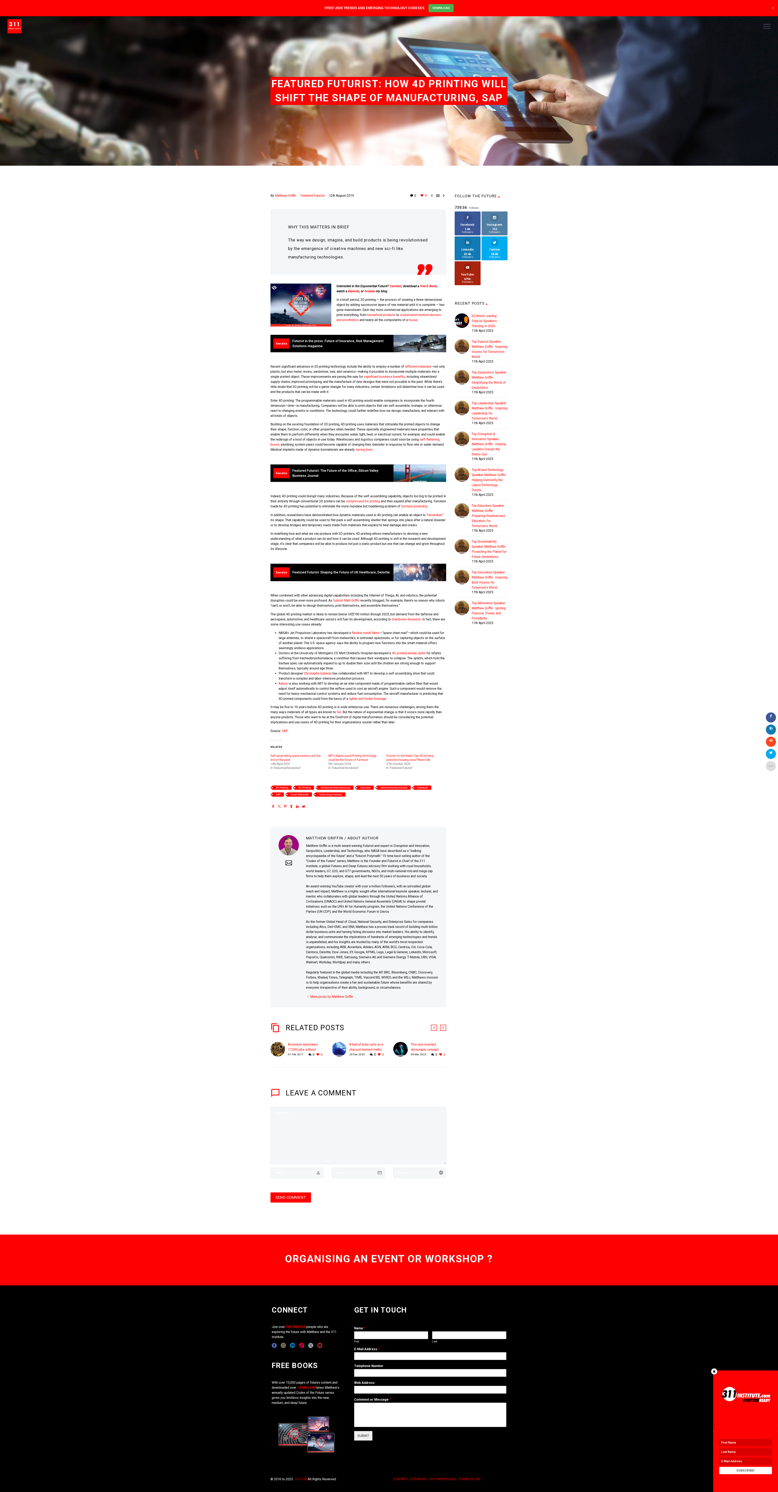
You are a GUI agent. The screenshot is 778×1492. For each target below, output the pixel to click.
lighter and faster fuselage (367, 699)
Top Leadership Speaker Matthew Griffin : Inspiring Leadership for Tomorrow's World (490, 410)
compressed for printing (363, 501)
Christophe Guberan (318, 673)
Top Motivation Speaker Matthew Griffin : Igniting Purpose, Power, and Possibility (489, 610)
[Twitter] (279, 806)
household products (381, 315)
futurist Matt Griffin (346, 600)
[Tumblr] (291, 806)
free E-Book (428, 286)
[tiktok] (301, 1345)
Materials (422, 787)
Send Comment (291, 1197)
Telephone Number (369, 1366)
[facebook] (274, 1345)
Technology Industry (330, 794)
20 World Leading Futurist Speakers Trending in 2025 (484, 321)
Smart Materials (300, 794)
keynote (353, 291)
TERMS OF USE (469, 1479)
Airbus (283, 683)
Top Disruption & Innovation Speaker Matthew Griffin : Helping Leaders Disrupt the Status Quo (489, 444)
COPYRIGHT (418, 1479)
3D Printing (282, 787)
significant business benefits (384, 377)
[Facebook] (273, 806)
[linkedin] (292, 1345)
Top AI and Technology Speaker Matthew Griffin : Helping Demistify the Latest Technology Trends (489, 480)
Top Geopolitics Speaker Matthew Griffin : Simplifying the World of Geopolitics (489, 380)
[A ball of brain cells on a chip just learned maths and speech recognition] (340, 1049)
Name (359, 1328)
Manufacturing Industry (393, 787)
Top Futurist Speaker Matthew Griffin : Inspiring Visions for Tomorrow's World (490, 349)
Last (434, 1341)
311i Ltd (301, 1479)
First (356, 1341)
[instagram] (283, 1345)
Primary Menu (767, 26)
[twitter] (310, 1345)
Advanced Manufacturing (335, 787)
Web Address (364, 1383)
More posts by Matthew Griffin (331, 997)
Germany (365, 787)
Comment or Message (372, 1399)
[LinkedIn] (297, 806)
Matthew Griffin (285, 195)
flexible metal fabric (366, 633)
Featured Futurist (312, 195)
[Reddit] (303, 806)
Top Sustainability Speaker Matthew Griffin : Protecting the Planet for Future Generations (489, 549)
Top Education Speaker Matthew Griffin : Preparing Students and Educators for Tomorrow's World (488, 516)
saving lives (364, 449)
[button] (434, 1028)
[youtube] (319, 1345)
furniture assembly (414, 506)
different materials (418, 366)
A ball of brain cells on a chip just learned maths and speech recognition (366, 1050)
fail (339, 712)
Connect (395, 286)
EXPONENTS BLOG (442, 1479)
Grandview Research (406, 619)
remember (434, 515)
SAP (285, 731)
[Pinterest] (285, 806)
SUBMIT (363, 1436)
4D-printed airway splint (409, 653)
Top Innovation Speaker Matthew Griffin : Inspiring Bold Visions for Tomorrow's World (490, 579)
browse (370, 291)
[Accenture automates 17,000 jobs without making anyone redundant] (279, 1049)
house (413, 320)
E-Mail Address (366, 1349)
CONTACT (400, 1479)
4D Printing (304, 787)
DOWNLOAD (441, 8)
